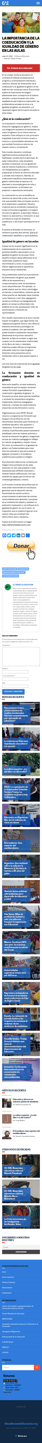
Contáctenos (7, 1293)
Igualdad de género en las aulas (13, 572)
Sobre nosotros (8, 1277)
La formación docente (10, 576)
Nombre (5, 669)
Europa (18, 59)
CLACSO (5, 1352)
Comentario (6, 645)
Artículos (7, 59)
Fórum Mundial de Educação (13, 1314)
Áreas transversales (9, 569)
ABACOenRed (7, 1319)
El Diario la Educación (21, 56)
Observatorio (7, 1288)
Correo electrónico (8, 676)
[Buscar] (37, 1367)
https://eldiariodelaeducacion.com (16, 525)
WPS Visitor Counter (17, 1392)
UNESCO (5, 1347)
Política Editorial (8, 1282)
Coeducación (23, 569)
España (13, 59)
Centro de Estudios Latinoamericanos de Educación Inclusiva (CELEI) (17, 1307)
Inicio (4, 1272)
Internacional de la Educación (13, 1337)
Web (3, 683)
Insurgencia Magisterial (11, 1331)
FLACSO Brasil (7, 1342)
